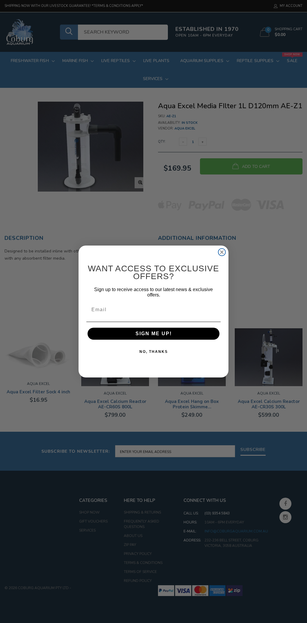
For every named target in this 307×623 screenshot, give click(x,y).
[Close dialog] (221, 252)
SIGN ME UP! (154, 333)
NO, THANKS (153, 352)
